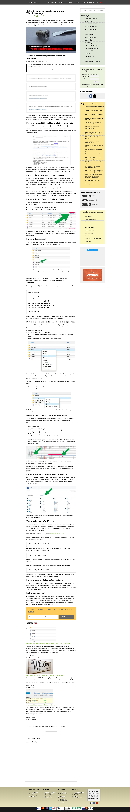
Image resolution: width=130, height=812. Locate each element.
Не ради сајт (54, 726)
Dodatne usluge (49, 793)
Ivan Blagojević (36, 16)
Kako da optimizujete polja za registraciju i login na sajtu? (93, 158)
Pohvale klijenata (78, 795)
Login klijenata (78, 797)
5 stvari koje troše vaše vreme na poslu (93, 150)
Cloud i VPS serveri (90, 222)
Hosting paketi (34, 792)
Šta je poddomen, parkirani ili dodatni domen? (93, 123)
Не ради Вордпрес (44, 726)
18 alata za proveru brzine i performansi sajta (92, 141)
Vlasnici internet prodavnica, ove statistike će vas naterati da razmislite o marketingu (93, 176)
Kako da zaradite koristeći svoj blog (94, 114)
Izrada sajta (88, 241)
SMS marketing (89, 233)
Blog (75, 796)
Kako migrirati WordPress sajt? (93, 184)
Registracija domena (90, 219)
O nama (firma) (78, 793)
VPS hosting (34, 795)
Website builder (89, 236)
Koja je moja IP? (64, 793)
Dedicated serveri (89, 224)
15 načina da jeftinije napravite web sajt (94, 162)
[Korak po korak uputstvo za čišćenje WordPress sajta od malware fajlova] (43, 642)
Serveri (33, 796)
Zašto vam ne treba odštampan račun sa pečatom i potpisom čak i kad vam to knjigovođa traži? (94, 132)
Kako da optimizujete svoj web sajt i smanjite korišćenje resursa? (94, 171)
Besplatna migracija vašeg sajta (93, 238)
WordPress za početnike (47, 16)
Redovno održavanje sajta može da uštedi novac (41, 705)
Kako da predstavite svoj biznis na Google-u (94, 118)
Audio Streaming (89, 230)
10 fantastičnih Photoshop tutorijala (94, 106)
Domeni (33, 793)
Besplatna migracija (50, 792)
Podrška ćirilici (63, 797)
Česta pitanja (63, 796)
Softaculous (63, 799)
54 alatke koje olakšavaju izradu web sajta (93, 137)
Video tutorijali (63, 800)
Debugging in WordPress (57, 533)
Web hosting (88, 216)
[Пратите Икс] (94, 96)
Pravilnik (62, 802)
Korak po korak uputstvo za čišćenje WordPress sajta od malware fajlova (48, 643)
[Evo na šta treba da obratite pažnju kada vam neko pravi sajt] (39, 673)
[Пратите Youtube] (97, 803)
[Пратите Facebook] (90, 96)
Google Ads (88, 21)
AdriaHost (61, 811)
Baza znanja (63, 795)
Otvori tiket (63, 792)
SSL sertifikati (48, 795)
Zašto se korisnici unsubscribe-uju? (94, 154)
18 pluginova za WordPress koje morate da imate (93, 110)
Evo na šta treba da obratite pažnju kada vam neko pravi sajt (44, 675)
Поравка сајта (62, 726)
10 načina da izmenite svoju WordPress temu (92, 127)
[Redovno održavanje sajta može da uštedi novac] (39, 703)
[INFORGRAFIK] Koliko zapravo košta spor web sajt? (93, 166)
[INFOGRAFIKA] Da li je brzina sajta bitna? (94, 146)
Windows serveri (89, 227)
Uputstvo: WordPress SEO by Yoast (94, 180)
